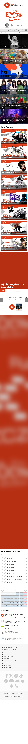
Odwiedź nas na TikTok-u (16, 30)
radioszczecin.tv (7, 658)
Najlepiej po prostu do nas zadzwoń (8, 30)
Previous (1, 300)
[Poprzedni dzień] (3, 555)
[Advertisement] (14, 716)
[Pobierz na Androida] (17, 679)
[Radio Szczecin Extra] (14, 15)
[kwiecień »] (25, 591)
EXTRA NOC (7, 558)
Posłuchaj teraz (7, 662)
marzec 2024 (14, 590)
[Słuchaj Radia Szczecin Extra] (7, 5)
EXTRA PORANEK (9, 561)
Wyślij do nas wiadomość (20, 30)
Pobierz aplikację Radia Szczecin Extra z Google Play (13, 627)
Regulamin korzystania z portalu (15, 695)
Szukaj (22, 30)
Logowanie (6, 663)
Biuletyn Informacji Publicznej (10, 660)
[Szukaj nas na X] (11, 674)
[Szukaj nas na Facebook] (6, 674)
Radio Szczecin (5, 32)
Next (26, 300)
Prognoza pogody (7, 652)
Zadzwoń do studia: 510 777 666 (10, 647)
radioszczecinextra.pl (8, 656)
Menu (26, 30)
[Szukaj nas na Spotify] (6, 679)
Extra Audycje (7, 127)
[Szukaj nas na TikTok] (21, 674)
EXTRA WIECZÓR (8, 573)
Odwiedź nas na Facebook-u (10, 30)
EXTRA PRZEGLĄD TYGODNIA (11, 579)
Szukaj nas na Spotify (18, 30)
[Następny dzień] (24, 555)
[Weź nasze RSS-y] (16, 684)
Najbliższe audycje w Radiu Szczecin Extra (12, 285)
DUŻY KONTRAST (7, 667)
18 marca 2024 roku (14, 554)
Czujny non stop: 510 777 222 (10, 649)
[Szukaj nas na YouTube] (11, 679)
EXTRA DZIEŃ (8, 564)
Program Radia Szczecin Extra (15, 32)
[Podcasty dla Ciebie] (11, 684)
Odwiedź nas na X (12, 30)
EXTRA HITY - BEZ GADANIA (11, 576)
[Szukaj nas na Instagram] (16, 674)
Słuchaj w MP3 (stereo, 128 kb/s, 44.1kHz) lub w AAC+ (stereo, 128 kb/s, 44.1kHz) (16, 621)
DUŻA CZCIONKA (7, 665)
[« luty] (3, 591)
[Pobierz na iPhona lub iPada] (22, 679)
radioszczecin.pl (7, 654)
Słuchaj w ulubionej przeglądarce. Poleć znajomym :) (15, 616)
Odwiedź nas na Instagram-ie (14, 30)
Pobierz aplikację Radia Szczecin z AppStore (11, 632)
